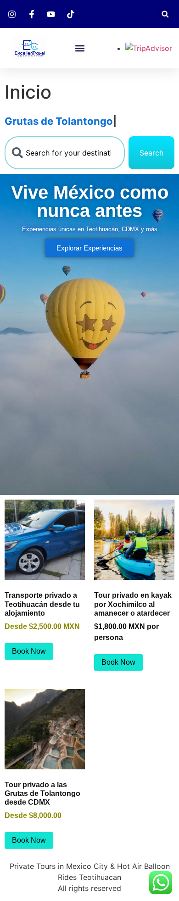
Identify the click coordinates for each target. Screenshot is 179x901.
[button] (165, 14)
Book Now (29, 651)
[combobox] (65, 152)
